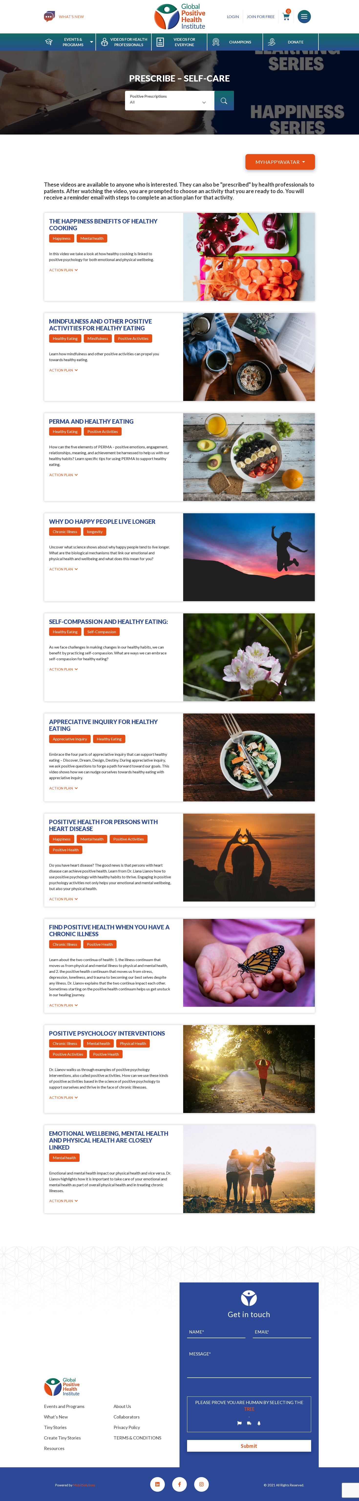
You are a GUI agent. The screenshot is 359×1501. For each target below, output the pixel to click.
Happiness (62, 238)
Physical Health (133, 1043)
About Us (122, 1406)
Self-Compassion (101, 631)
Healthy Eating (65, 338)
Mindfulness (97, 338)
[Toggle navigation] (304, 16)
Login (233, 16)
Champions (240, 42)
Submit (249, 1446)
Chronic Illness (65, 531)
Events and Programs (64, 1406)
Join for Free (261, 16)
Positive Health (66, 849)
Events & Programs (73, 42)
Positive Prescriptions (148, 96)
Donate (296, 42)
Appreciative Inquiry (70, 738)
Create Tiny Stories (62, 1437)
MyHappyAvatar (278, 162)
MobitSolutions (84, 1485)
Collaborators (127, 1416)
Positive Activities (133, 338)
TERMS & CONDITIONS (137, 1437)
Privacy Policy (127, 1427)
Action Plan (61, 270)
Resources (54, 1448)
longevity (95, 531)
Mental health (92, 238)
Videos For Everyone (184, 42)
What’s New (56, 1416)
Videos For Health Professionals (128, 42)
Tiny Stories (55, 1427)
